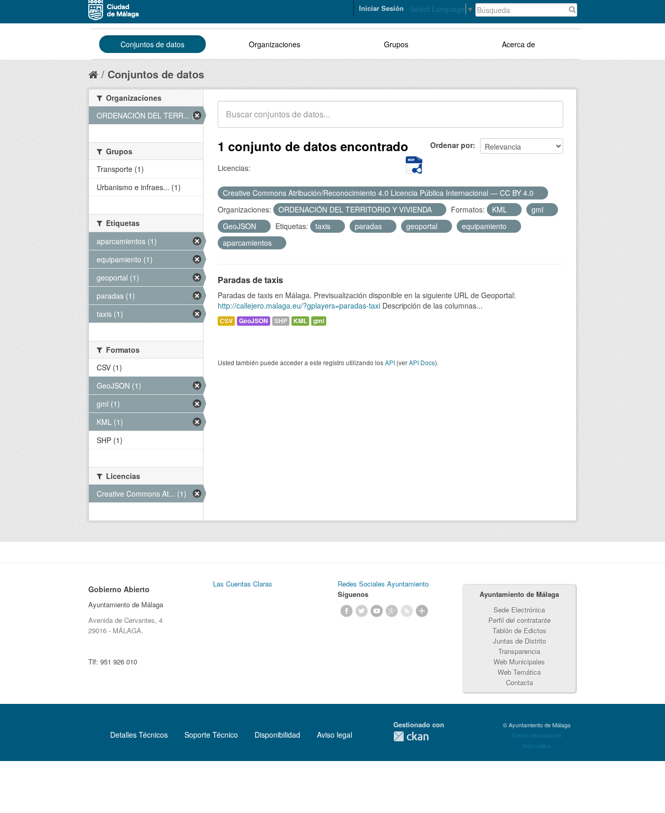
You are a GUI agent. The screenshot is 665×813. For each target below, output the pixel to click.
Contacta (519, 682)
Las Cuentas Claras (242, 584)
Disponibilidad (277, 734)
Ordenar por (451, 145)
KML (300, 320)
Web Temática (519, 672)
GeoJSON (253, 320)
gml (318, 320)
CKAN (411, 736)
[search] (548, 120)
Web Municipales (519, 662)
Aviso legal (334, 734)
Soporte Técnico (211, 734)
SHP (280, 320)
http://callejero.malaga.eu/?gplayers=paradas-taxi (299, 305)
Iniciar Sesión (381, 8)
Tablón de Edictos (520, 630)
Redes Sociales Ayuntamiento (383, 584)
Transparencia (519, 651)
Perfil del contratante (519, 620)
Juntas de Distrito (519, 641)
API (390, 362)
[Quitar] (539, 193)
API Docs (422, 362)
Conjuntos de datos (152, 44)
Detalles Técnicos (139, 734)
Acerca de (518, 44)
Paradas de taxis (250, 280)
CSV (226, 320)
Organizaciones (274, 44)
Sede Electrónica (519, 610)
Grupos (396, 44)
